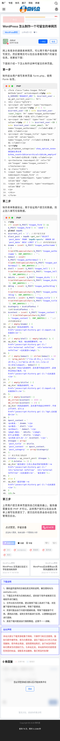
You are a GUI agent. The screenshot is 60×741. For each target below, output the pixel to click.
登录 (30, 689)
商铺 (37, 3)
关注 (44, 42)
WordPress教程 (11, 32)
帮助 (31, 3)
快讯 (17, 3)
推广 (4, 3)
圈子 (24, 3)
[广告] (30, 17)
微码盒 (37, 723)
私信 (53, 42)
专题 (10, 3)
